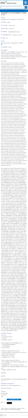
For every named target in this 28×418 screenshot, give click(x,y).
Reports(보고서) (4, 385)
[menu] (25, 2)
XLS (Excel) (3, 394)
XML (2, 396)
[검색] (26, 7)
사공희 (10, 25)
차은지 (13, 25)
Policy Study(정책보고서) (15, 385)
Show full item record (14, 399)
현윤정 (8, 22)
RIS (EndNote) (4, 393)
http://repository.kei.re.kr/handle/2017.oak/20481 (12, 43)
